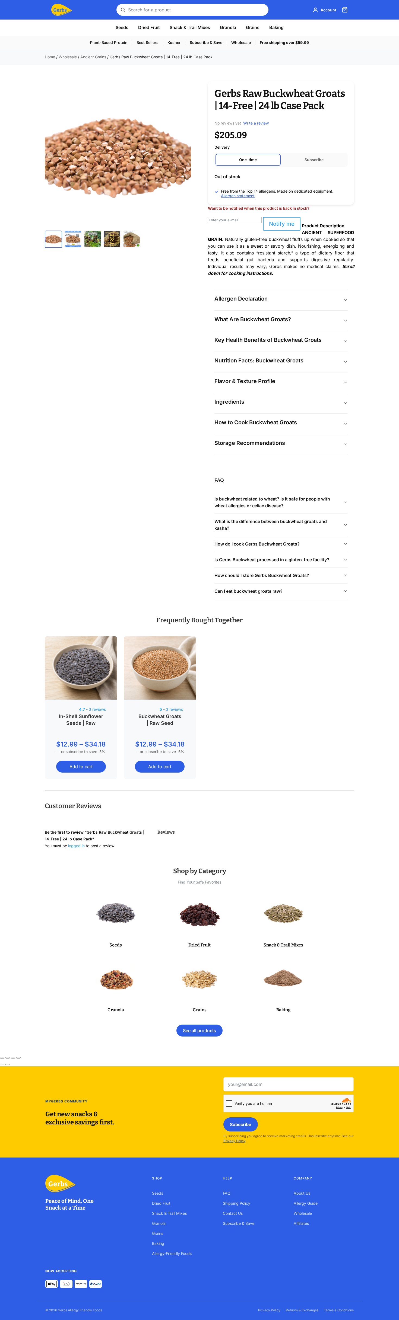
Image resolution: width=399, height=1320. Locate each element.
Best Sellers (148, 42)
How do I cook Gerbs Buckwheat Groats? (257, 544)
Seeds (122, 27)
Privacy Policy (234, 1141)
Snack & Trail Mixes (190, 27)
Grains (252, 27)
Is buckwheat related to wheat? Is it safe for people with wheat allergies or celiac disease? (272, 502)
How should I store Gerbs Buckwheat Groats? (261, 575)
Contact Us (233, 1213)
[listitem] (53, 239)
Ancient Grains (93, 57)
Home (50, 57)
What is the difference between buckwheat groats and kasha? (270, 525)
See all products (199, 1030)
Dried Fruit (149, 27)
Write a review (256, 123)
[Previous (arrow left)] (2, 1064)
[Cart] (345, 10)
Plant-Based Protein (109, 42)
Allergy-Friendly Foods (172, 1253)
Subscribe (240, 1124)
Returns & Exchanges (302, 1310)
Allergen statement (238, 195)
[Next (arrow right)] (7, 1064)
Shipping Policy (236, 1203)
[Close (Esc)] (18, 1057)
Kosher (174, 42)
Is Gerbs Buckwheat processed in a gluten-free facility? (271, 559)
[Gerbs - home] (61, 10)
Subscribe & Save (206, 42)
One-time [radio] (248, 159)
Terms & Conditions (339, 1310)
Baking (276, 27)
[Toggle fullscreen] (7, 1057)
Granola (228, 27)
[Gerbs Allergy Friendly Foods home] (93, 1183)
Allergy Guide (306, 1203)
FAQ (226, 1193)
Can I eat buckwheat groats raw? (248, 591)
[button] (115, 922)
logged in (76, 845)
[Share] (13, 1057)
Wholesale (241, 42)
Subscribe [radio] (314, 159)
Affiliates (301, 1223)
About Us (302, 1193)
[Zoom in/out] (2, 1057)
